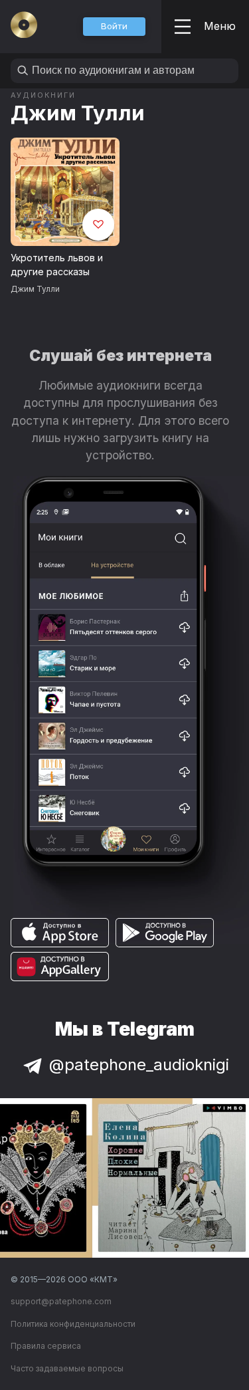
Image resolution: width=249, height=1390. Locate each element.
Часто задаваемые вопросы (67, 1368)
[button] (114, 26)
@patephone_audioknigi (139, 1064)
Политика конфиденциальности (73, 1324)
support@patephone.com (61, 1301)
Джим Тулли (78, 112)
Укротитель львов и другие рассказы (57, 264)
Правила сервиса (46, 1346)
